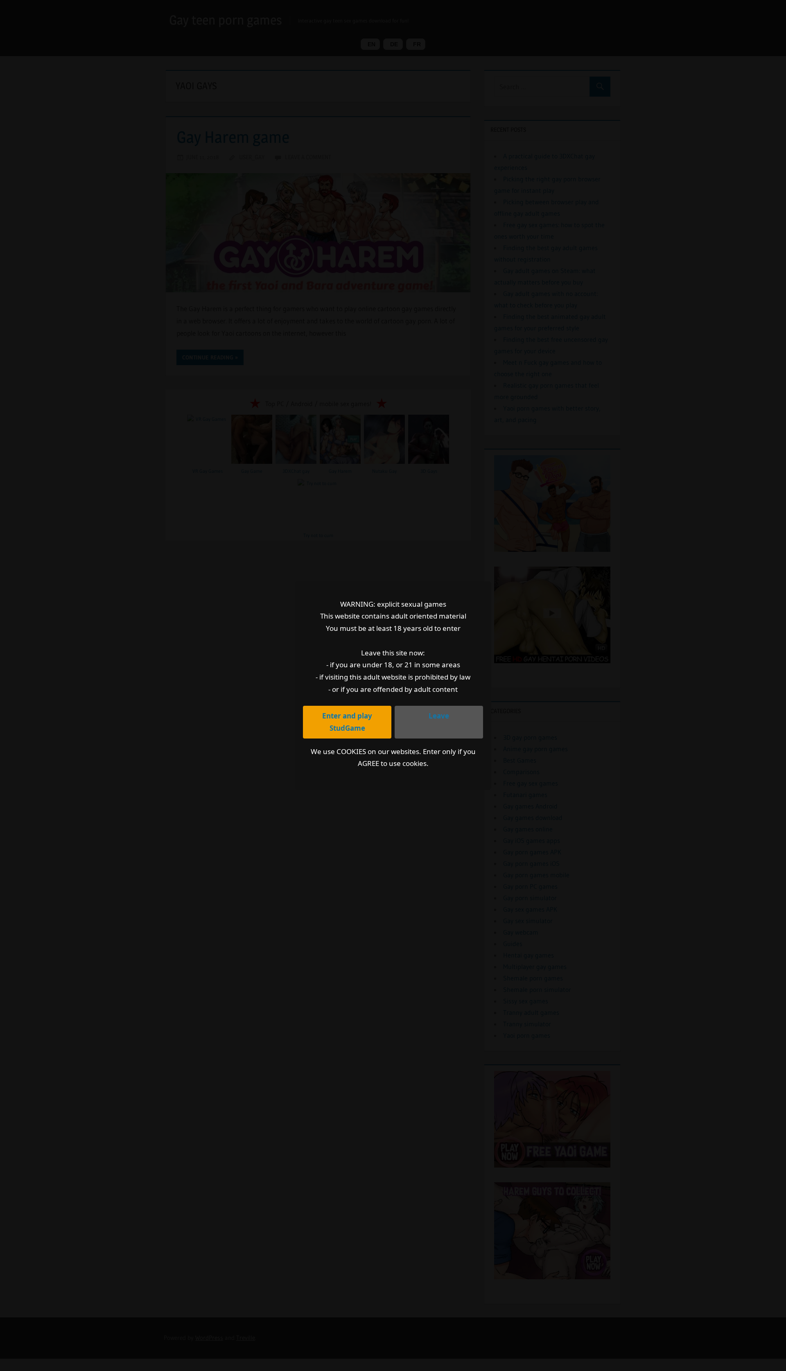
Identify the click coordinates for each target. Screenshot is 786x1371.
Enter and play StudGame (347, 722)
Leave (439, 716)
